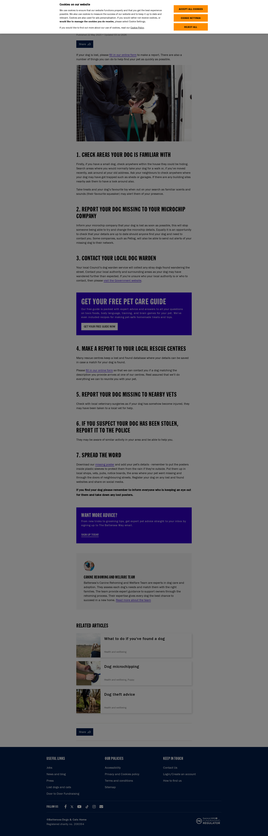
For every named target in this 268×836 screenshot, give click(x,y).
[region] (134, 17)
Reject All (190, 27)
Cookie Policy (137, 27)
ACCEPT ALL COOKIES (191, 9)
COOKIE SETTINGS (191, 18)
